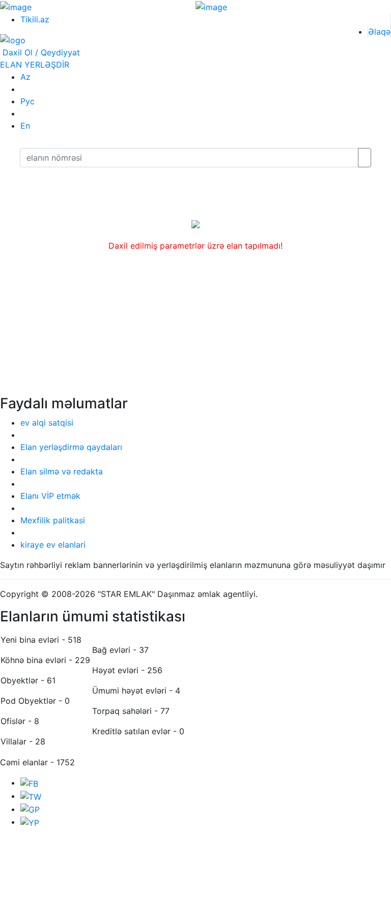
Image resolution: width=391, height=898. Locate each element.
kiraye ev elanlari (53, 545)
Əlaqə (379, 31)
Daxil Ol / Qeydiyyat (40, 52)
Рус (27, 101)
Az (25, 77)
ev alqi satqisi (46, 422)
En (25, 126)
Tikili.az (34, 19)
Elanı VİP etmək (50, 496)
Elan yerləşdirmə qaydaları (71, 447)
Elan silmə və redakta (61, 471)
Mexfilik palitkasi (52, 520)
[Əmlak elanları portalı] (12, 40)
